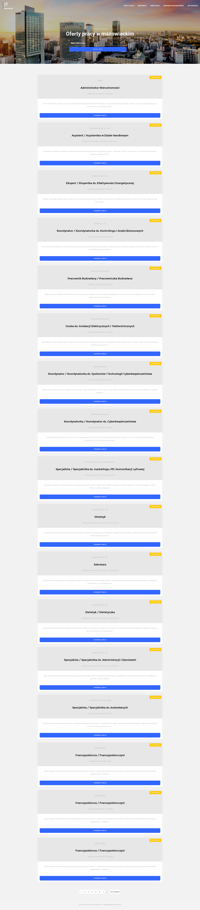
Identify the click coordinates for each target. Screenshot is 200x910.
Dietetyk (100, 517)
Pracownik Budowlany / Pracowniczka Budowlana (100, 278)
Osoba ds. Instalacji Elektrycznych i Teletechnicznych (100, 326)
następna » (117, 892)
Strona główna (96, 29)
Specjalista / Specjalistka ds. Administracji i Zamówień (100, 660)
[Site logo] (8, 5)
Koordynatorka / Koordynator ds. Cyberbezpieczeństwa (100, 421)
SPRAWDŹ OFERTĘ (100, 115)
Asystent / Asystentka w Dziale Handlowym (100, 135)
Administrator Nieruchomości (100, 87)
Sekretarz (100, 564)
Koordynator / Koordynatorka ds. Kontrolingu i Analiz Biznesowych (100, 230)
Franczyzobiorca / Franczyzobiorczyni (100, 755)
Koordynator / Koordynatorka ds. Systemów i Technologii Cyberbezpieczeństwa (100, 373)
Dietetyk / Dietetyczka (100, 612)
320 (112, 892)
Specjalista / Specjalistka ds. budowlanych (100, 707)
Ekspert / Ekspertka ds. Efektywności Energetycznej (100, 183)
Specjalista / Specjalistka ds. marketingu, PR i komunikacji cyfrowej (100, 469)
